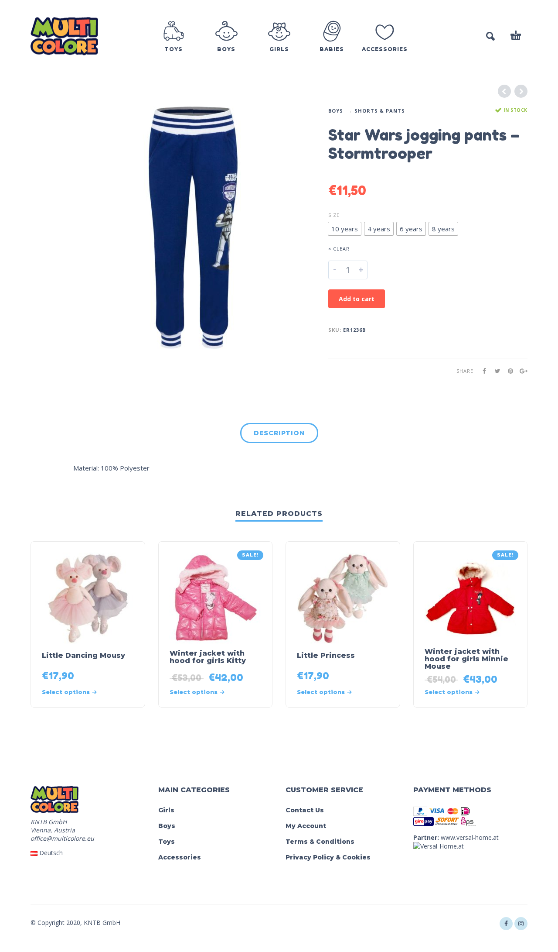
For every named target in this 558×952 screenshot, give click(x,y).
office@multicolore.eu (62, 838)
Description (279, 433)
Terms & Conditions (320, 841)
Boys (335, 110)
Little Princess (326, 655)
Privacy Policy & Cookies (328, 857)
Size (334, 215)
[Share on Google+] (520, 371)
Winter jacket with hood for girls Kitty (208, 657)
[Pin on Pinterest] (507, 371)
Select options (66, 691)
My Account (306, 826)
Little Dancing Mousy (83, 655)
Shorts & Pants (379, 110)
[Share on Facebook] (481, 371)
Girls (166, 810)
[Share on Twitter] (494, 371)
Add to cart (356, 299)
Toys (166, 841)
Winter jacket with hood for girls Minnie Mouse (466, 658)
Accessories (179, 857)
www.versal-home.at (470, 837)
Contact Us (305, 810)
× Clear (339, 248)
